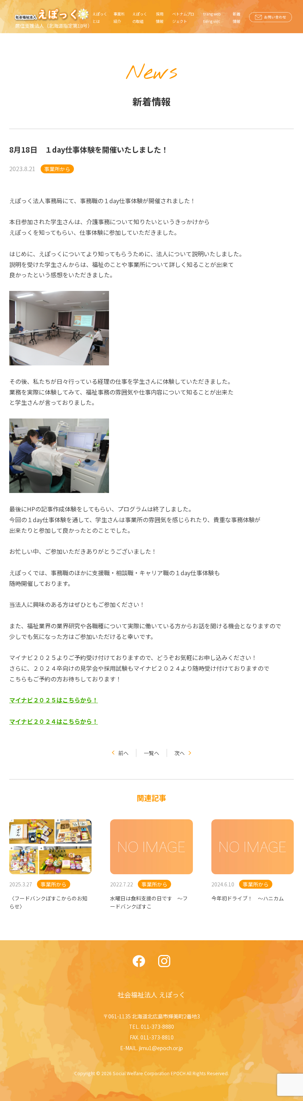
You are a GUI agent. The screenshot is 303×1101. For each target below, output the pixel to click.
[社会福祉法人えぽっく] (52, 14)
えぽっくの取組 (139, 17)
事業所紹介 (119, 17)
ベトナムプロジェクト (183, 17)
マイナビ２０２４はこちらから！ (53, 721)
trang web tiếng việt (212, 17)
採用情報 (159, 17)
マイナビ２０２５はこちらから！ (53, 699)
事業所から (57, 169)
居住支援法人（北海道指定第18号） (53, 25)
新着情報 (236, 17)
